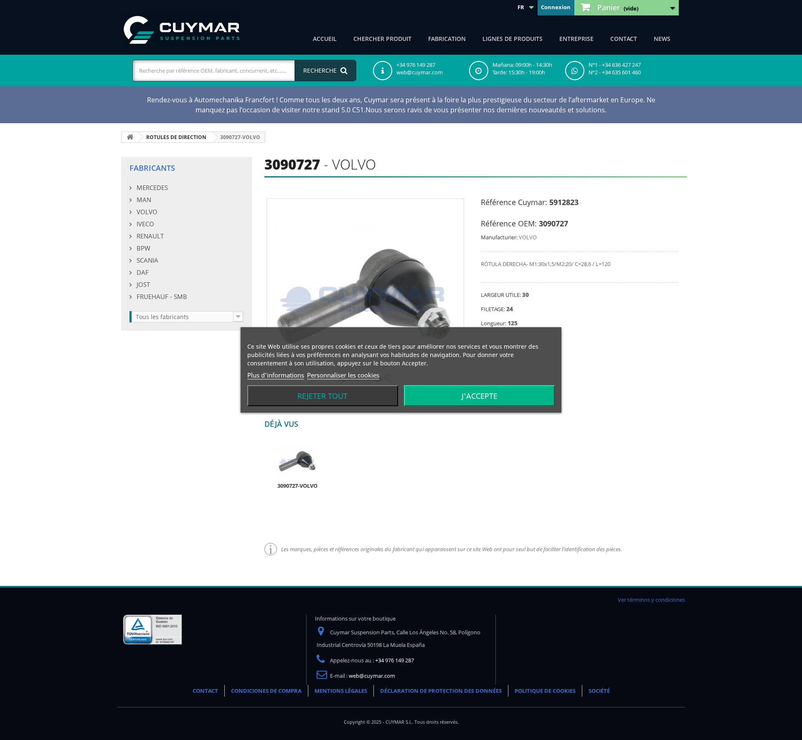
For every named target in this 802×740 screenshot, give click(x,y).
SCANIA (146, 260)
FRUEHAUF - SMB (161, 296)
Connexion (556, 7)
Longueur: (494, 323)
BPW (142, 248)
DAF (142, 272)
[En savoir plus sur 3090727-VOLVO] (297, 461)
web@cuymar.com (372, 675)
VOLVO (146, 212)
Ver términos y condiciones (651, 599)
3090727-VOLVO (297, 485)
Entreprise (576, 39)
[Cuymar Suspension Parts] (181, 30)
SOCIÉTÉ (599, 690)
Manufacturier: (499, 237)
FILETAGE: (493, 309)
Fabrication (447, 39)
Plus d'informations (275, 375)
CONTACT (623, 39)
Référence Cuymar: (514, 202)
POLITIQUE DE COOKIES (545, 690)
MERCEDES (151, 187)
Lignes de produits (512, 39)
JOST (142, 284)
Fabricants (152, 168)
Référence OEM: (509, 223)
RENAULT (149, 236)
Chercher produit (382, 39)
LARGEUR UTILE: (501, 295)
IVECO (144, 224)
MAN (143, 199)
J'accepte (479, 396)
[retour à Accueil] (130, 137)
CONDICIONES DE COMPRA (266, 690)
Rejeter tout (322, 396)
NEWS (662, 39)
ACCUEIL (325, 39)
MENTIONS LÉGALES (341, 690)
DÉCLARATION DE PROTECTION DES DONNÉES (441, 690)
